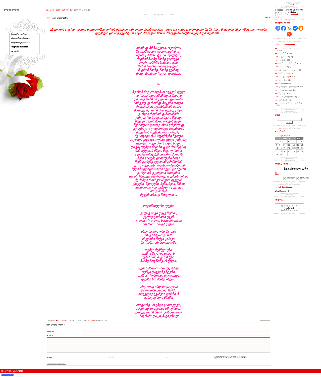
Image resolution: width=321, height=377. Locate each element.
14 (302, 145)
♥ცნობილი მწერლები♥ (287, 63)
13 (298, 145)
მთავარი (50, 10)
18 (289, 148)
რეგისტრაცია (291, 14)
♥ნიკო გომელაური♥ (286, 97)
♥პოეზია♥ (281, 60)
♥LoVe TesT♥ (282, 100)
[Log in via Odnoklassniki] (300, 28)
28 (302, 151)
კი (276, 171)
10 (284, 145)
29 (277, 154)
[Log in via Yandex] (289, 34)
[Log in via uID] (277, 28)
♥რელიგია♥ (282, 93)
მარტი (65, 10)
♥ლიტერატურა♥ (284, 90)
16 (281, 148)
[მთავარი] (293, 3)
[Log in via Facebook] (283, 28)
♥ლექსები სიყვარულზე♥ (288, 48)
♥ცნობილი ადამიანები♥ (288, 87)
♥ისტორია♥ (282, 83)
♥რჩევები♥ (282, 80)
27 (298, 151)
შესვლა (278, 16)
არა (277, 174)
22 (277, 151)
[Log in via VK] (295, 28)
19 (71, 10)
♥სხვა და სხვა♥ (61, 320)
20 (298, 148)
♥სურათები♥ (283, 73)
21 (302, 148)
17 (284, 148)
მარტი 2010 (283, 136)
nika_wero (91, 320)
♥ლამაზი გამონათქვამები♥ (289, 103)
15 (277, 148)
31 (284, 154)
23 (281, 151)
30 (281, 154)
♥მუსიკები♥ (282, 67)
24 (284, 151)
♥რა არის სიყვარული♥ (287, 70)
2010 (58, 10)
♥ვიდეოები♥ (283, 57)
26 (294, 151)
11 (289, 145)
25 (289, 151)
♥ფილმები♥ (282, 53)
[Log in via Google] (289, 28)
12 (294, 145)
